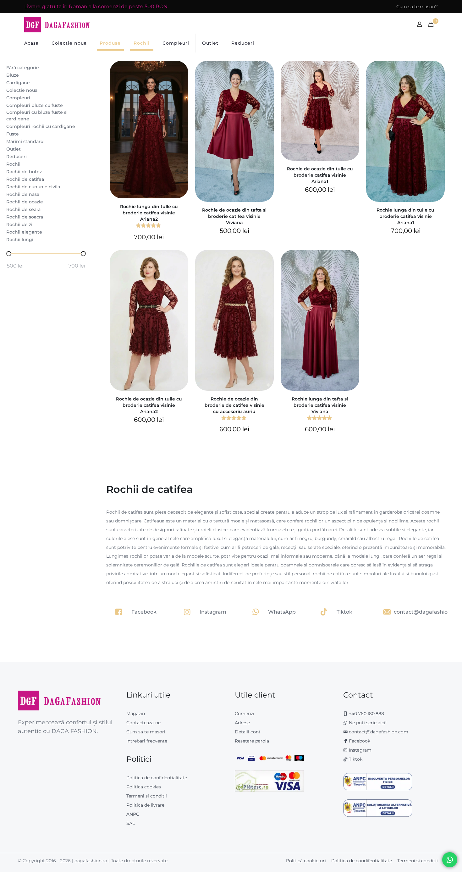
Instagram (359, 750)
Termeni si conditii (146, 796)
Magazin (135, 713)
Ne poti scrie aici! (367, 723)
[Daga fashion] (57, 24)
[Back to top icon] (431, 859)
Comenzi (244, 713)
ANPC (132, 814)
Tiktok (355, 759)
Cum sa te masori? (417, 6)
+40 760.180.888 (366, 713)
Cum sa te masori (145, 732)
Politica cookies (143, 787)
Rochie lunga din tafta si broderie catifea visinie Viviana (320, 405)
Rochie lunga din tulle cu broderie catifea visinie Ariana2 (149, 213)
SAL (130, 823)
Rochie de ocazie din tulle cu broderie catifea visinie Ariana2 (149, 405)
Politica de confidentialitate (156, 778)
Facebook (359, 741)
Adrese (242, 723)
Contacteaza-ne (143, 723)
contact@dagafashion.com (378, 732)
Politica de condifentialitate (361, 861)
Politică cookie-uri (306, 861)
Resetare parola (252, 741)
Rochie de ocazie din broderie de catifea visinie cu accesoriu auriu (234, 405)
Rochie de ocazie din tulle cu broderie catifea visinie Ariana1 (320, 175)
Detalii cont (248, 732)
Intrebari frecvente (146, 741)
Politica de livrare (145, 805)
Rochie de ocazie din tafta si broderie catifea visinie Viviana (234, 216)
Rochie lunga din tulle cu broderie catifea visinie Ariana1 (405, 216)
